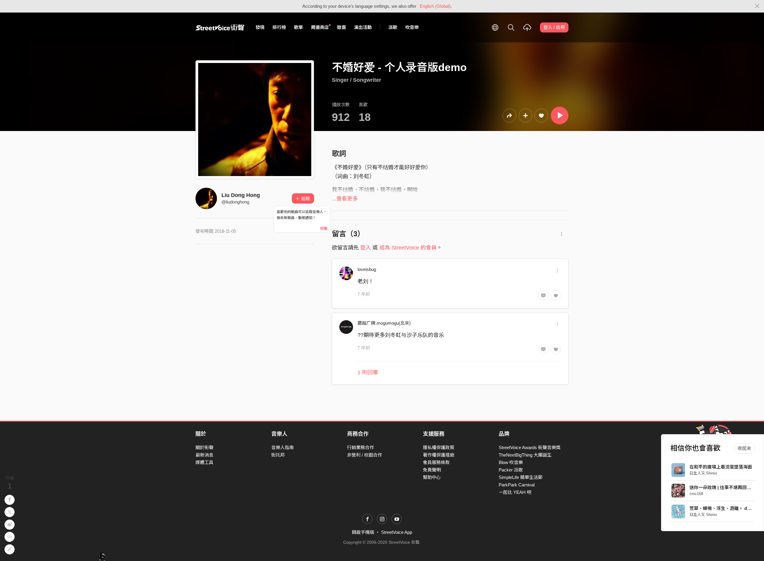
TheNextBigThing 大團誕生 (525, 454)
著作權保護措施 (438, 454)
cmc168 (696, 493)
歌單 (298, 27)
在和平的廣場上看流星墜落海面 (721, 466)
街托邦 (278, 454)
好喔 (323, 228)
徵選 (341, 27)
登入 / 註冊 (554, 27)
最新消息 (204, 454)
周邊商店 (320, 27)
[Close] (757, 6)
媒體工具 (204, 462)
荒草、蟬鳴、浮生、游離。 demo (723, 508)
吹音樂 (412, 27)
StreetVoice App (396, 532)
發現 (259, 27)
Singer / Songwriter (356, 80)
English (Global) (435, 6)
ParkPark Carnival (517, 484)
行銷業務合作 (360, 447)
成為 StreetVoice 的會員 (408, 248)
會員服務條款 (436, 462)
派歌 (392, 27)
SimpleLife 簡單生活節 (521, 477)
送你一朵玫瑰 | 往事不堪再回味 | (722, 487)
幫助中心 (432, 477)
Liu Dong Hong (240, 195)
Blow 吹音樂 (511, 462)
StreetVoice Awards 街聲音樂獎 (529, 447)
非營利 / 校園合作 (364, 454)
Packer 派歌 (511, 469)
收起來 (744, 448)
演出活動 (363, 27)
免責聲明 (432, 469)
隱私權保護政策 (438, 447)
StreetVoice (220, 27)
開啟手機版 (363, 532)
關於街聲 (204, 447)
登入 (365, 248)
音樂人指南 (282, 447)
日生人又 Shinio (703, 473)
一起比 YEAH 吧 (515, 492)
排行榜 (279, 27)
